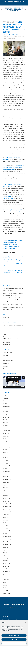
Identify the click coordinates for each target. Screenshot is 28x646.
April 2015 (5, 558)
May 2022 (5, 398)
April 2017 (5, 493)
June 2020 (5, 422)
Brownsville (10, 270)
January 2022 (6, 403)
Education (5, 355)
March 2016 (6, 528)
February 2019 (6, 447)
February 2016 (6, 531)
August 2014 (6, 579)
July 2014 (5, 582)
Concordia (5, 333)
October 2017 (6, 476)
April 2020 (5, 425)
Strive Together (6, 342)
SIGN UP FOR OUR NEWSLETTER (14, 2)
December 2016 (7, 503)
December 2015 (7, 536)
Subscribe (6, 317)
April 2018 (5, 460)
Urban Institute (6, 344)
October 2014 (6, 574)
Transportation (6, 366)
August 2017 (6, 482)
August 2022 (6, 395)
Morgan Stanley (7, 210)
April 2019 (5, 441)
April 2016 (5, 525)
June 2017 (5, 487)
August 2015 (6, 547)
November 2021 (7, 406)
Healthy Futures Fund (11, 208)
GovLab (5, 336)
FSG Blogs (5, 334)
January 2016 (6, 533)
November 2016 (7, 506)
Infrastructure (6, 363)
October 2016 (6, 509)
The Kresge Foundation (17, 210)
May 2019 (5, 438)
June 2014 (5, 585)
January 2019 (6, 449)
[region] (14, 633)
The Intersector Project (9, 38)
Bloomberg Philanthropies (9, 329)
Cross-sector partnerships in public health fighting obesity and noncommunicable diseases (12, 242)
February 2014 (6, 593)
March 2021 (5, 414)
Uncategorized (6, 368)
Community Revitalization (9, 352)
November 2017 (7, 474)
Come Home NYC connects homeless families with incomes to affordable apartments (12, 299)
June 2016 (5, 520)
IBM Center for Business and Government (13, 338)
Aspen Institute (6, 327)
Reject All (14, 639)
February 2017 (6, 498)
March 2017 (5, 495)
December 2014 (7, 568)
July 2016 (5, 517)
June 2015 (5, 552)
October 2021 (6, 409)
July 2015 (5, 549)
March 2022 (6, 400)
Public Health (18, 270)
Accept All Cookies (14, 635)
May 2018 (5, 457)
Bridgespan (5, 331)
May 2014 (5, 587)
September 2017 (7, 479)
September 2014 (7, 577)
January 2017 (6, 501)
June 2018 (5, 455)
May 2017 (5, 490)
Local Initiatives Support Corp (14, 212)
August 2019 (6, 436)
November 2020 (7, 419)
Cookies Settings (14, 643)
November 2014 (7, 571)
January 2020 (6, 433)
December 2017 (7, 471)
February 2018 (6, 466)
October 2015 (6, 541)
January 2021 (6, 417)
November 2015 (7, 539)
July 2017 (5, 484)
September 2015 (7, 544)
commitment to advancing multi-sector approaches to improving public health (13, 167)
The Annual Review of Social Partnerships (13, 325)
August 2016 (6, 514)
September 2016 (7, 512)
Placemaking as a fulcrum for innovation (12, 304)
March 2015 (5, 560)
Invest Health (7, 196)
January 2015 (6, 566)
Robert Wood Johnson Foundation (12, 272)
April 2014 (5, 590)
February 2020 (6, 430)
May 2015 (5, 555)
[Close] (25, 622)
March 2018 (6, 463)
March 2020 (6, 428)
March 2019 (5, 444)
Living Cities (6, 340)
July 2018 (5, 452)
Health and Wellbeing (18, 36)
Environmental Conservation (9, 358)
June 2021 (5, 411)
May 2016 (5, 522)
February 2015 (6, 563)
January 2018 (6, 468)
